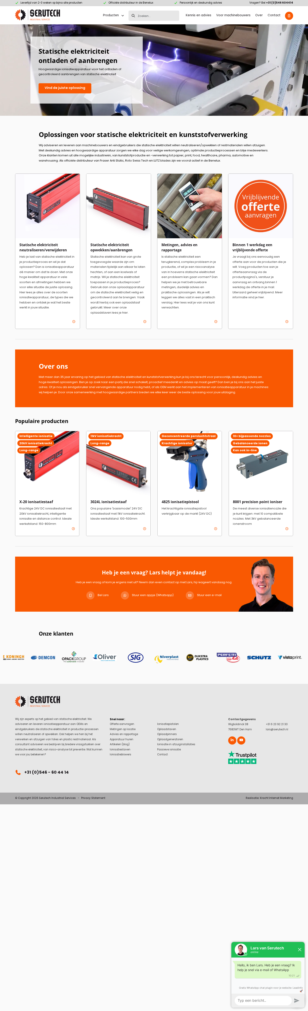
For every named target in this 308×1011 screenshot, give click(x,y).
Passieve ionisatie (169, 750)
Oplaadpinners (167, 734)
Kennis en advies (198, 15)
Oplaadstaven (166, 729)
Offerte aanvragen (122, 724)
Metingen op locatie (123, 729)
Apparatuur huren (121, 740)
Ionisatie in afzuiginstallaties (176, 745)
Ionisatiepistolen (168, 724)
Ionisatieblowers (120, 755)
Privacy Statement (93, 798)
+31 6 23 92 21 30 (277, 724)
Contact (274, 15)
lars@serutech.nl (277, 730)
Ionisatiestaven (120, 750)
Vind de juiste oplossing (65, 88)
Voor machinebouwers (233, 15)
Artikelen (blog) (120, 745)
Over (259, 15)
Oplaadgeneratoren (170, 740)
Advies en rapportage (124, 734)
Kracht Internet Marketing (276, 798)
